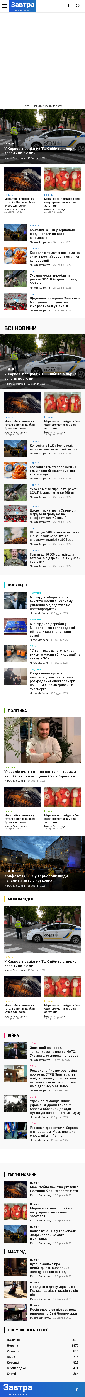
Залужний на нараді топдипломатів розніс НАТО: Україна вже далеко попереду (54, 1052)
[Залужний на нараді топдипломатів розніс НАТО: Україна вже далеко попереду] (15, 1050)
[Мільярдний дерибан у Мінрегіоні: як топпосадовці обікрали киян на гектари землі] (15, 626)
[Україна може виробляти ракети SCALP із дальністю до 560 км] (15, 278)
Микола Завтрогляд (14, 209)
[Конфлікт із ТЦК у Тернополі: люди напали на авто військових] (15, 232)
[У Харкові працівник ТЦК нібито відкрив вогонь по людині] (42, 136)
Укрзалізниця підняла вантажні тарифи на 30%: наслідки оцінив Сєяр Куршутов (40, 773)
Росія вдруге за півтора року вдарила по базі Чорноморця (53, 1311)
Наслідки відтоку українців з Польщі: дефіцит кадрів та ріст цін (55, 1291)
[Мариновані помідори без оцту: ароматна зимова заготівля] (62, 179)
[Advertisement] (42, 57)
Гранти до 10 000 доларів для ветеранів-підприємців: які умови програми (55, 558)
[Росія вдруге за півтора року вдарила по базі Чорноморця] (15, 1312)
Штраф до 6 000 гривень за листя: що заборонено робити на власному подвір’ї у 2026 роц (55, 536)
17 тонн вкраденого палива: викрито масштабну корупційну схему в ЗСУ (55, 654)
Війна (33, 646)
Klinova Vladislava (39, 613)
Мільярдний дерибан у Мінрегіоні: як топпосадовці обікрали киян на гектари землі (52, 630)
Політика (9, 767)
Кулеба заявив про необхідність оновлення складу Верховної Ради (49, 1268)
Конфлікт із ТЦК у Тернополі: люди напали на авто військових (53, 234)
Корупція (35, 593)
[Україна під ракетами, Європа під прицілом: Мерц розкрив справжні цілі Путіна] (15, 1130)
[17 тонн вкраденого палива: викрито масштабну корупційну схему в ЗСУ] (15, 653)
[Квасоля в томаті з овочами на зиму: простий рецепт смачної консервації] (15, 255)
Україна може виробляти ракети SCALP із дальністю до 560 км (54, 279)
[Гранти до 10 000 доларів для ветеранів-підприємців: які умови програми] (15, 557)
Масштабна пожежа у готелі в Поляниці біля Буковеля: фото (19, 202)
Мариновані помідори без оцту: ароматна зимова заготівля (62, 202)
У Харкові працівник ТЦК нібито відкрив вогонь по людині (40, 963)
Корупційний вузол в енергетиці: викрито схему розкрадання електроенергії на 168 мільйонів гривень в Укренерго (53, 681)
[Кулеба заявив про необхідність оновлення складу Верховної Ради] (15, 1267)
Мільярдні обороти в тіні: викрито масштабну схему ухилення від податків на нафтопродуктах (51, 603)
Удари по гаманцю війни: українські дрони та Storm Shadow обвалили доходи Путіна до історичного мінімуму (55, 1107)
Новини (9, 143)
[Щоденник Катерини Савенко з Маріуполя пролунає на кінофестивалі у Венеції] (15, 301)
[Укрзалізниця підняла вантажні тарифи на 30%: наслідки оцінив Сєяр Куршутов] (42, 740)
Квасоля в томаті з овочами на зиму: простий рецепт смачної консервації (55, 256)
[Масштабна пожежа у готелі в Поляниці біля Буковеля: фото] (22, 179)
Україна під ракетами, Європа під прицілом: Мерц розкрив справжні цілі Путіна (54, 1132)
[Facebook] (68, 5)
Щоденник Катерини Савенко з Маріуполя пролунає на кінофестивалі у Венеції (55, 302)
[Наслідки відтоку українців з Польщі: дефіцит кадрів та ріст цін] (15, 1289)
